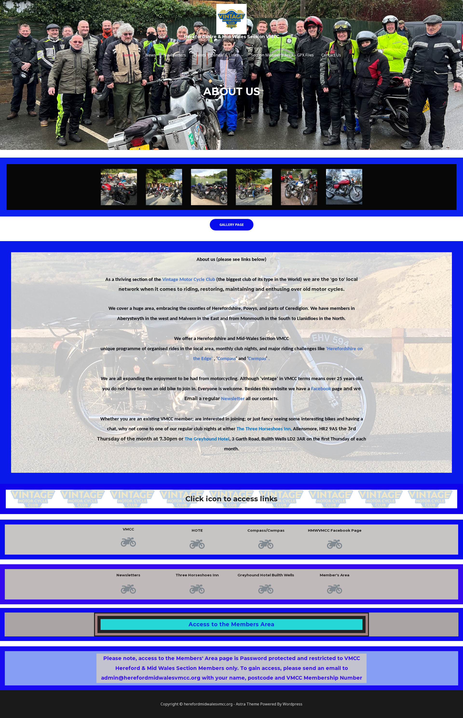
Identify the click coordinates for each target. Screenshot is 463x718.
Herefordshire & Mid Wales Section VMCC (231, 36)
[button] (231, 224)
